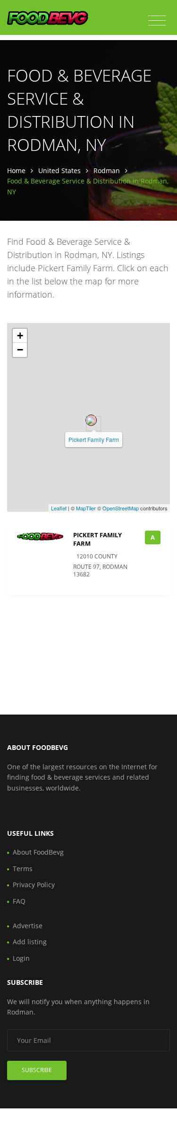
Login (21, 958)
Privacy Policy (34, 884)
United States (59, 170)
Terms (23, 868)
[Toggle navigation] (156, 20)
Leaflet (59, 508)
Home (16, 170)
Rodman (106, 170)
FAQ (19, 901)
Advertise (27, 925)
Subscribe (37, 1070)
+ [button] (20, 335)
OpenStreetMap (120, 508)
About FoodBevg (38, 852)
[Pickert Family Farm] (91, 420)
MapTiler (86, 508)
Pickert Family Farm (93, 439)
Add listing (30, 941)
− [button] (20, 350)
